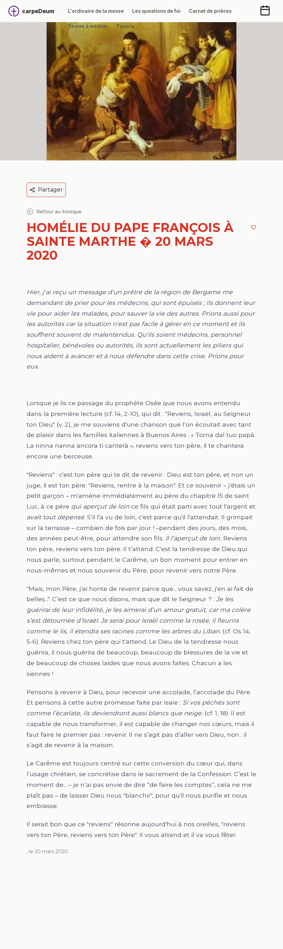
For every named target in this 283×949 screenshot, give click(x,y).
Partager (50, 189)
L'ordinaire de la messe (96, 11)
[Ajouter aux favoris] (253, 227)
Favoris (126, 26)
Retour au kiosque (59, 211)
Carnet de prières (210, 11)
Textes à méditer (88, 26)
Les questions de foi (156, 11)
